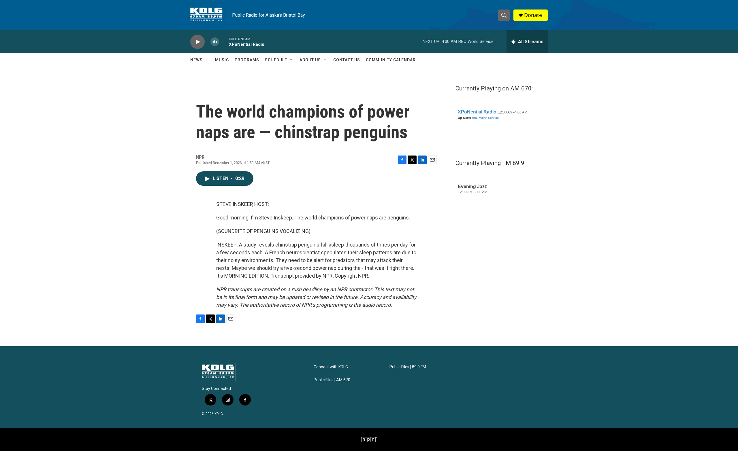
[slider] (224, 42)
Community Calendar (391, 60)
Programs (247, 60)
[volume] (215, 41)
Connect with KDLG (331, 367)
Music (222, 60)
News (196, 60)
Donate (533, 15)
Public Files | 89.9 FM (407, 367)
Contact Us (346, 60)
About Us (310, 60)
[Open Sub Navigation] (207, 60)
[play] (197, 42)
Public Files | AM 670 (332, 380)
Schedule (276, 60)
